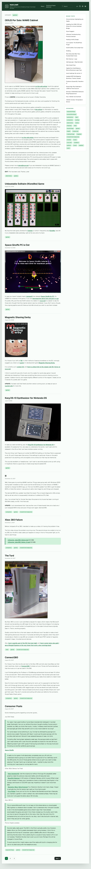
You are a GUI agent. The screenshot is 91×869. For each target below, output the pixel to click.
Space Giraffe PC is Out (17, 244)
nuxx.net (42, 301)
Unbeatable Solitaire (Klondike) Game (24, 183)
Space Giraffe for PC (47, 296)
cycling (77, 120)
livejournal (75, 131)
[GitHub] (80, 6)
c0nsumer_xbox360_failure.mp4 (18, 540)
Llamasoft (29, 296)
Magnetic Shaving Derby (18, 317)
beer (77, 117)
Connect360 (11, 657)
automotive (70, 117)
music (75, 140)
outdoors (76, 142)
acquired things (10, 850)
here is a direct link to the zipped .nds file (40, 367)
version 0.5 (20, 367)
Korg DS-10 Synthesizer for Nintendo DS (26, 398)
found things (70, 128)
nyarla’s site (9, 386)
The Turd (9, 555)
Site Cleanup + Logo (71, 59)
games (16, 176)
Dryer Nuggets (70, 31)
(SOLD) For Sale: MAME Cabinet (21, 20)
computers (8, 512)
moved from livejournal (26, 512)
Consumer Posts (13, 706)
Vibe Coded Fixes (71, 65)
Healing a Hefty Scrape (72, 39)
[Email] (85, 6)
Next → (58, 858)
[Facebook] (82, 6)
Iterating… (68, 51)
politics (69, 145)
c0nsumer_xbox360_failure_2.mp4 (19, 542)
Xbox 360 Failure (14, 519)
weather (81, 145)
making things (70, 134)
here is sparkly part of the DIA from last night (22, 643)
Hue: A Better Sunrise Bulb (73, 96)
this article (38, 109)
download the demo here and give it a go (45, 298)
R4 (21, 360)
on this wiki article (41, 86)
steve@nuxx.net (23, 165)
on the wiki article (28, 137)
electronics (9, 176)
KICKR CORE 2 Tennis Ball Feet (74, 47)
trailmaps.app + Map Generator (74, 62)
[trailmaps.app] (77, 6)
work (68, 148)
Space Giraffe (9, 750)
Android (29, 230)
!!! (5, 475)
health (68, 131)
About (42, 6)
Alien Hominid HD (13, 774)
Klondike (52, 230)
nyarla (22, 363)
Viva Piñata (11, 791)
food (7, 649)
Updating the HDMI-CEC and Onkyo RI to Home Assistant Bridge (74, 26)
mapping (79, 134)
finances (69, 125)
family (77, 123)
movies (69, 140)
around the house (71, 114)
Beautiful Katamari (14, 778)
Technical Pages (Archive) (51, 6)
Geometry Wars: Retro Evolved (18, 787)
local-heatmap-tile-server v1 (74, 73)
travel (74, 145)
